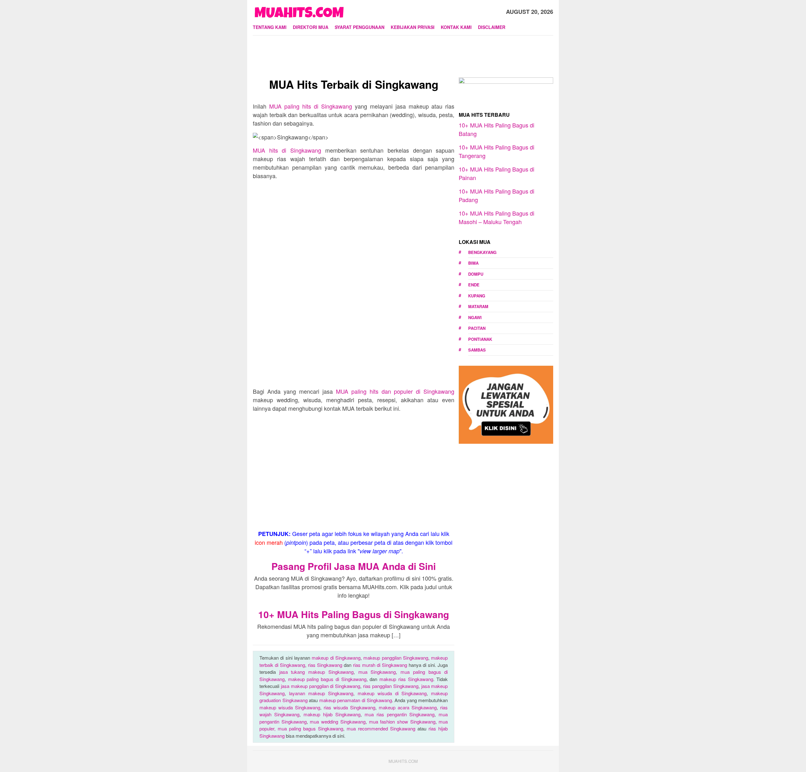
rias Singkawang (325, 665)
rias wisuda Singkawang (349, 707)
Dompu (475, 274)
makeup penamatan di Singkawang (355, 700)
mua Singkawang (377, 671)
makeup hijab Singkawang (332, 714)
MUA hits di (287, 150)
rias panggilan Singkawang (390, 686)
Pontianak (480, 339)
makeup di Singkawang (336, 657)
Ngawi (475, 317)
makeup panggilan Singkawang (395, 657)
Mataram (478, 306)
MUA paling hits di (310, 106)
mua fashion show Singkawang (402, 721)
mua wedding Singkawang (337, 721)
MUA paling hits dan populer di (395, 391)
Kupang (476, 296)
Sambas (477, 350)
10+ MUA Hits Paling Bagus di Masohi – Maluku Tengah (496, 217)
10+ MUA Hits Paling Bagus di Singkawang (353, 614)
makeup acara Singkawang (408, 707)
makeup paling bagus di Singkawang (327, 679)
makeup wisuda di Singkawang (392, 693)
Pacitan (476, 328)
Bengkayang (482, 252)
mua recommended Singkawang (381, 728)
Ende (474, 285)
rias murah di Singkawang (380, 665)
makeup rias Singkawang (406, 679)
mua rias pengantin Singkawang (400, 714)
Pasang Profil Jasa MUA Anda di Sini (353, 566)
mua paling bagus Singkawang (310, 728)
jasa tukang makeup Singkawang (316, 671)
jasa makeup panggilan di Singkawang (320, 686)
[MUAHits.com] (299, 11)
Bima (473, 263)
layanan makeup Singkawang (321, 693)
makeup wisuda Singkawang (289, 707)
